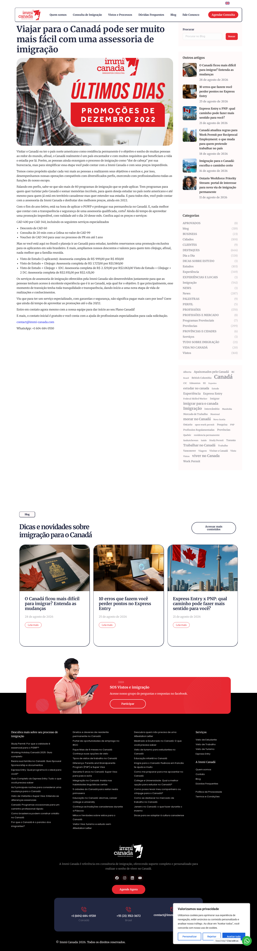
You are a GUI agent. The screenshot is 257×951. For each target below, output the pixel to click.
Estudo (215, 388)
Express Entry (212, 393)
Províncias (223, 429)
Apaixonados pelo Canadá (211, 371)
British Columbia (202, 377)
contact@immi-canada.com (35, 322)
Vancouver (189, 450)
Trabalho (223, 445)
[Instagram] (124, 877)
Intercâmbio (211, 408)
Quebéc (187, 435)
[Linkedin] (132, 877)
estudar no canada (196, 388)
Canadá (223, 377)
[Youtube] (140, 877)
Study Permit (216, 440)
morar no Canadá (197, 419)
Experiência (192, 393)
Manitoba (227, 409)
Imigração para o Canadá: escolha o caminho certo (216, 163)
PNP (232, 424)
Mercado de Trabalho (195, 414)
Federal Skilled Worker (195, 398)
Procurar (188, 29)
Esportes (212, 383)
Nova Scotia (219, 419)
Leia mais (33, 625)
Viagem (202, 451)
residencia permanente (207, 435)
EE (204, 383)
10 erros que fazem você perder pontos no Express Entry (217, 91)
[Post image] (190, 70)
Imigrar (214, 398)
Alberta (187, 371)
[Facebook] (116, 877)
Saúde (204, 440)
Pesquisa (222, 424)
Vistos (186, 456)
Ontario (187, 424)
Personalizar (190, 936)
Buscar (231, 36)
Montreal (215, 414)
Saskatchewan (190, 440)
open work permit (204, 424)
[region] (211, 923)
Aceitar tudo (234, 936)
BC (233, 371)
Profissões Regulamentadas (199, 429)
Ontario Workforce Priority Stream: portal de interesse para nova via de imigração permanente (217, 185)
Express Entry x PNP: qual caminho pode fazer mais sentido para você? (217, 113)
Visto (233, 450)
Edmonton (195, 383)
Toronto (231, 440)
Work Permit (191, 461)
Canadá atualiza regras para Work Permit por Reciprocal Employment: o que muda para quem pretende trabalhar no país (218, 139)
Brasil (186, 378)
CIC (185, 383)
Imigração (192, 408)
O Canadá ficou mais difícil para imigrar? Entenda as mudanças (217, 69)
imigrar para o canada (200, 404)
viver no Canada (206, 456)
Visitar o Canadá (218, 450)
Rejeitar (211, 936)
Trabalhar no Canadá (199, 445)
